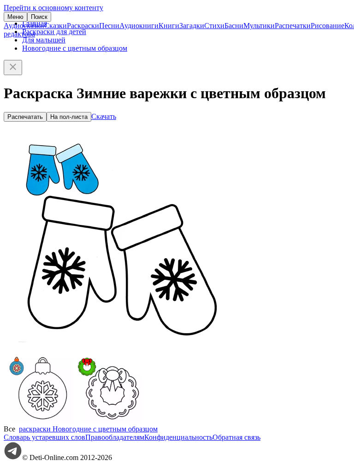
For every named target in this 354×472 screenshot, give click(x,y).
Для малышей (43, 40)
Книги (169, 26)
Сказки (55, 26)
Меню (15, 16)
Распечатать (25, 116)
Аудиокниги (139, 26)
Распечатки (293, 26)
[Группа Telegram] (13, 457)
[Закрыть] (13, 67)
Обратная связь (236, 437)
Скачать (103, 116)
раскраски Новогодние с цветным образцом (88, 429)
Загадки (191, 26)
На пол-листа (69, 116)
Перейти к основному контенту (53, 8)
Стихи (214, 26)
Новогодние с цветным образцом (74, 48)
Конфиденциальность (178, 437)
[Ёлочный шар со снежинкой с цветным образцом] (38, 421)
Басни (233, 26)
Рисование (327, 26)
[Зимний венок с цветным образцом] (107, 421)
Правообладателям (114, 437)
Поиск (39, 16)
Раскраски (83, 26)
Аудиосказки (24, 26)
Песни (109, 26)
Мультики (259, 26)
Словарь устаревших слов (44, 437)
